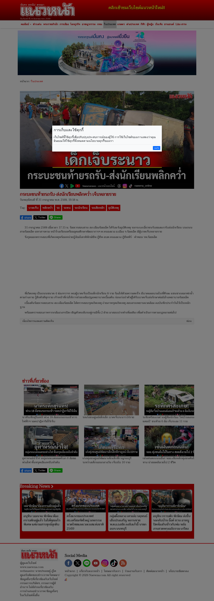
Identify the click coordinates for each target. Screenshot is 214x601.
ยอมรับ (156, 148)
